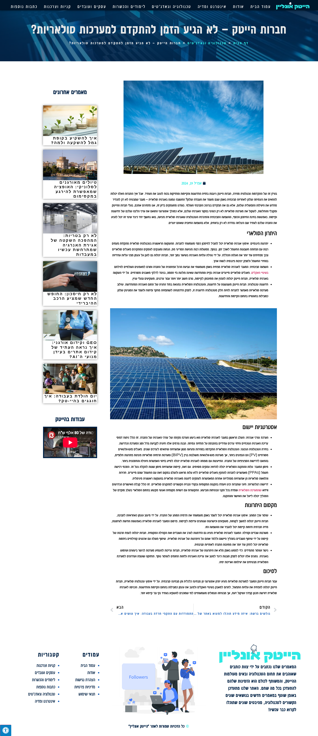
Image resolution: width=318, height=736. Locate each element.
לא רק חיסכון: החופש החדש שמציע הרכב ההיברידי (72, 298)
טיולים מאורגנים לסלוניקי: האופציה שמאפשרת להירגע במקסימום (75, 189)
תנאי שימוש (87, 694)
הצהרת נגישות (85, 679)
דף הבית (241, 43)
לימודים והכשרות (129, 6)
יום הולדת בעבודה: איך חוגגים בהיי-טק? (70, 398)
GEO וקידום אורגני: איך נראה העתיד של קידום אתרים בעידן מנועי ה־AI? (74, 349)
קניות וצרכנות (57, 6)
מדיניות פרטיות (84, 686)
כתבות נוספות (24, 6)
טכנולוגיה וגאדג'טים (171, 6)
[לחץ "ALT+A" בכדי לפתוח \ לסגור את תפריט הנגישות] (5, 730)
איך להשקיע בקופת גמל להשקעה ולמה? (74, 140)
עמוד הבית (261, 6)
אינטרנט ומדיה (212, 6)
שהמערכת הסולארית (250, 490)
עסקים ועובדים (91, 6)
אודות (238, 6)
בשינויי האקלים (259, 273)
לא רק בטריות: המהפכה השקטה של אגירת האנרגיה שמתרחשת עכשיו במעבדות (74, 244)
